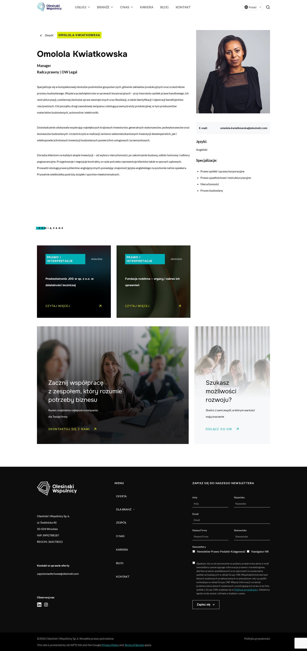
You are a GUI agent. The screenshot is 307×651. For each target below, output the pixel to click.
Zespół (49, 35)
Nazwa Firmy (199, 530)
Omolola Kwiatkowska (79, 35)
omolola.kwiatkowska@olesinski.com (243, 128)
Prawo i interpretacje (60, 259)
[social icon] (39, 604)
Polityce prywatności (246, 589)
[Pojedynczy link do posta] (74, 281)
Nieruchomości (209, 184)
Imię (194, 497)
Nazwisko (239, 497)
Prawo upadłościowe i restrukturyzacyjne (225, 177)
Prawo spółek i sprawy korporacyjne (222, 171)
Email (195, 513)
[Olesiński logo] (49, 7)
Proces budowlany (211, 190)
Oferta (121, 496)
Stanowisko (240, 530)
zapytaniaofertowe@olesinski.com (58, 573)
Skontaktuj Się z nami (69, 429)
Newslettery (199, 546)
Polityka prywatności (257, 638)
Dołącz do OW (219, 429)
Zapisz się (203, 604)
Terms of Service (134, 645)
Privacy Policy (110, 645)
